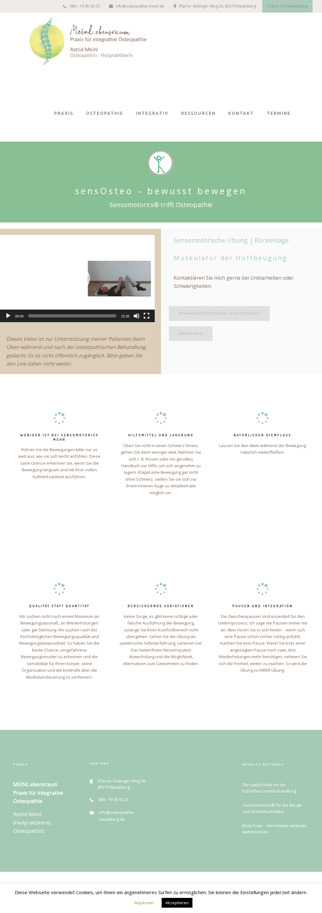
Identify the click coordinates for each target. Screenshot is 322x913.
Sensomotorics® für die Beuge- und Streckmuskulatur (272, 808)
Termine (279, 113)
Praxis (63, 113)
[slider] (72, 315)
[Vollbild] (146, 316)
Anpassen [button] (144, 902)
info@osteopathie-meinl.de (140, 6)
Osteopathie (104, 113)
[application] (77, 278)
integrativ (152, 113)
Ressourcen (198, 113)
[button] (77, 278)
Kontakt (241, 113)
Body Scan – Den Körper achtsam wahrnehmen (274, 829)
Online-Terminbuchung (287, 6)
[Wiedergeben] (8, 316)
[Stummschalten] (136, 316)
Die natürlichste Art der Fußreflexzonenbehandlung (269, 788)
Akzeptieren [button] (177, 902)
